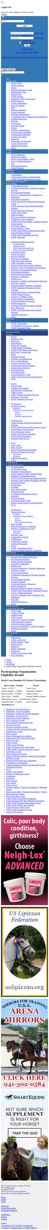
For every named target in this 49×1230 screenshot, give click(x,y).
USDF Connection (18, 640)
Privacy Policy (5, 1193)
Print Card (15, 341)
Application (17, 454)
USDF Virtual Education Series (23, 248)
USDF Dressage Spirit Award (18, 807)
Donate (4, 1217)
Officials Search (17, 492)
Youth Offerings (17, 101)
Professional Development (21, 274)
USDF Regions (17, 97)
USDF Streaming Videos (21, 328)
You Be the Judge (19, 244)
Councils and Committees (21, 132)
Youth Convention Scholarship (23, 434)
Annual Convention (19, 137)
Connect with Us (8, 57)
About (3, 1199)
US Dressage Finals (19, 469)
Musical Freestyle (18, 483)
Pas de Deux (16, 485)
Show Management (19, 489)
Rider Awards (16, 448)
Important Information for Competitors (21, 761)
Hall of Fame (16, 94)
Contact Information (19, 103)
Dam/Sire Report (17, 370)
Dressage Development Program (24, 270)
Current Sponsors (18, 112)
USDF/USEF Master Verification (24, 350)
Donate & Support (40, 57)
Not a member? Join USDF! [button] (27, 52)
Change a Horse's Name (20, 363)
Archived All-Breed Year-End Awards (21, 729)
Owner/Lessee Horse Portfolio (23, 366)
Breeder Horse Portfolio (20, 368)
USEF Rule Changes (19, 542)
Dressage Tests (17, 535)
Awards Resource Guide (21, 375)
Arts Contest (16, 445)
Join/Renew (5, 1215)
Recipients (16, 456)
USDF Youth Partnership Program (24, 235)
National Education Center (21, 90)
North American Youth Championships (26, 474)
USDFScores (16, 539)
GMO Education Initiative (21, 261)
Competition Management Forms (24, 494)
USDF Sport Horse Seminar (22, 210)
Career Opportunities (19, 144)
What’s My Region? (19, 346)
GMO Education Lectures (21, 263)
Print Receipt (16, 343)
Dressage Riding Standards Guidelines (26, 286)
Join (12, 164)
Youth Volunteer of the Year (22, 399)
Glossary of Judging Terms (21, 297)
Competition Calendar (20, 537)
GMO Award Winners (15, 745)
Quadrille (14, 487)
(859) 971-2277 (10, 1188)
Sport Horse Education (20, 199)
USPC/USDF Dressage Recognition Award (28, 427)
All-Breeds (16, 408)
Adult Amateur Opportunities (22, 299)
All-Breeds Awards (13, 752)
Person (13, 337)
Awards (9, 662)
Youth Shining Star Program (22, 430)
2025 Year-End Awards (15, 720)
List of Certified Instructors (21, 593)
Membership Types (18, 92)
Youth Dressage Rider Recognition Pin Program (25, 801)
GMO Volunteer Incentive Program (25, 395)
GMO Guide (16, 611)
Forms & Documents (14, 812)
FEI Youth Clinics (18, 226)
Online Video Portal (19, 213)
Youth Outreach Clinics (20, 228)
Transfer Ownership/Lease (21, 359)
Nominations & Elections (21, 141)
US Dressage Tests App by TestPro (25, 326)
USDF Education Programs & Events (26, 179)
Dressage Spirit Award (20, 438)
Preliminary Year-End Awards (18, 709)
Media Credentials (18, 649)
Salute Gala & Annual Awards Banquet (26, 377)
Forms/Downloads (8, 1208)
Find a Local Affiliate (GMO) (23, 159)
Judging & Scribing (19, 157)
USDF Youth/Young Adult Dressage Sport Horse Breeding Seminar (28, 232)
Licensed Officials (18, 582)
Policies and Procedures (20, 130)
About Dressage (17, 85)
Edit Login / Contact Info (21, 352)
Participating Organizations (17, 763)
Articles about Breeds (14, 772)
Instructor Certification (20, 277)
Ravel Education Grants (20, 432)
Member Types (17, 339)
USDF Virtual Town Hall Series (23, 250)
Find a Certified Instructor (21, 161)
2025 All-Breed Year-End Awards (19, 723)
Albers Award (11, 785)
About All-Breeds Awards (16, 754)
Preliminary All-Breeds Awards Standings (22, 714)
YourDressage (16, 644)
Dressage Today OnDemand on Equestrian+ (28, 268)
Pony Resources (17, 308)
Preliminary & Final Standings (23, 410)
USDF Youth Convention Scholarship (21, 799)
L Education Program (19, 186)
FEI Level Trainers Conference (23, 217)
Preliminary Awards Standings (18, 711)
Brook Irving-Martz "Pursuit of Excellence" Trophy (26, 792)
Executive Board (17, 106)
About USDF (16, 83)
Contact (4, 1219)
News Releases (17, 655)
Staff (13, 108)
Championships (17, 467)
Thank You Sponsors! (24, 57)
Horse (13, 354)
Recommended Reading (20, 193)
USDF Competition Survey (22, 548)
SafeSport (5, 1206)
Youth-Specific (17, 224)
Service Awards (12, 740)
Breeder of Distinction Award (22, 452)
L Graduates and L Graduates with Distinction (29, 117)
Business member (28, 43)
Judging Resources (18, 303)
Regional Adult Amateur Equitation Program (28, 480)
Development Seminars (20, 272)
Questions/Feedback (9, 1210)
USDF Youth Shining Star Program (20, 805)
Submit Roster (16, 615)
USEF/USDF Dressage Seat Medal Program (28, 478)
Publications (16, 638)
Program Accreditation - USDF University (28, 626)
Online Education (18, 254)
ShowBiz (14, 496)
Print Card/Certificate (19, 361)
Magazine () (23, 99)
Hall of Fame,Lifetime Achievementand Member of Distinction (21, 388)
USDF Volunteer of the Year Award (20, 747)
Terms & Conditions (24, 1193)
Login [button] (27, 45)
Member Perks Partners (20, 114)
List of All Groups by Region (22, 620)
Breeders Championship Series (23, 476)
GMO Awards (16, 393)
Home (8, 660)
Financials (15, 139)
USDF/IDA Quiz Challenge (22, 219)
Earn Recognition (18, 257)
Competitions (16, 175)
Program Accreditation (20, 259)
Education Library (18, 252)
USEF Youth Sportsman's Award (19, 810)
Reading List (16, 279)
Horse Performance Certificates (23, 526)
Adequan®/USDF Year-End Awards (20, 738)
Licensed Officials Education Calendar (26, 306)
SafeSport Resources (19, 146)
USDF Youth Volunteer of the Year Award (22, 749)
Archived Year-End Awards (17, 727)
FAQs (13, 148)
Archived (18, 414)
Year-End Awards (18, 406)
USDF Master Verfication (21, 348)
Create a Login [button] (27, 49)
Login (25, 26)
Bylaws (14, 128)
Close (4, 15)
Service (14, 384)
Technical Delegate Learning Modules (26, 265)
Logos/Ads (15, 651)
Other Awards (11, 781)
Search (17, 412)
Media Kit (15, 646)
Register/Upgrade (18, 357)
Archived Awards (13, 725)
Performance (16, 404)
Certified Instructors (19, 119)
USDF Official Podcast (20, 294)
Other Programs (17, 215)
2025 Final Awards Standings (17, 718)
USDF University (18, 237)
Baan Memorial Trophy (15, 794)
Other (13, 443)
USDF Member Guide (20, 642)
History (14, 88)
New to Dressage (18, 155)
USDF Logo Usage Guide (21, 653)
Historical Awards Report (23, 416)
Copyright (14, 1193)
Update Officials (17, 613)
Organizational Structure (20, 135)
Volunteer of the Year (19, 397)
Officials (14, 121)
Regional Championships (21, 472)
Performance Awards (14, 732)
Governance (16, 123)
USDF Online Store (19, 323)
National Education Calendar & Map (25, 177)
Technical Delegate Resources (23, 301)
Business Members (18, 110)
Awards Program (17, 372)
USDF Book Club (19, 246)
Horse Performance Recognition (24, 450)
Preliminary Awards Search (17, 716)
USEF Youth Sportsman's (21, 436)
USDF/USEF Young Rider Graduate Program (29, 222)
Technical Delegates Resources (23, 584)
